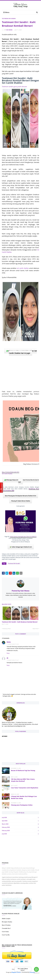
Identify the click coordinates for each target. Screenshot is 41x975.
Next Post (35, 628)
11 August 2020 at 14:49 (13, 644)
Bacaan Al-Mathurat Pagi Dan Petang (23, 770)
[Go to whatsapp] (36, 969)
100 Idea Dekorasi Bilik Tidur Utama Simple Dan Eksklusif (23, 780)
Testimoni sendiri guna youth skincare (14, 86)
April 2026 (20, 821)
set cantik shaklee (23, 268)
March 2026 (20, 824)
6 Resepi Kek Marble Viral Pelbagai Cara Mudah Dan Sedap (24, 797)
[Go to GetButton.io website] (36, 973)
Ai (7, 658)
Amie (9, 642)
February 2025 (20, 830)
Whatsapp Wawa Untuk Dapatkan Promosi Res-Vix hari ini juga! (22, 481)
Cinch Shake (5, 931)
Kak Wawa (9, 30)
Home (13, 969)
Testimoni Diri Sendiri (9, 18)
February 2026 (20, 827)
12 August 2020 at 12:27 (13, 660)
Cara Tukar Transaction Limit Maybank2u (24, 788)
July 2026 (20, 817)
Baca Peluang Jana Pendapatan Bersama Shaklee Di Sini (20, 496)
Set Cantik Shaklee (7, 474)
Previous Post (7, 628)
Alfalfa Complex (6, 918)
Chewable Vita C (6, 928)
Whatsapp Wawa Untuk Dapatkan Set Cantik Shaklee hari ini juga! (22, 352)
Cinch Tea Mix (6, 935)
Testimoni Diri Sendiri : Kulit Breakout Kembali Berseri (19, 622)
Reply (8, 653)
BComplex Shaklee (7, 922)
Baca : (10, 472)
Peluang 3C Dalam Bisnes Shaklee (20, 501)
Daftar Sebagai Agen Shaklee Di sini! (22, 547)
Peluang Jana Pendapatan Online (21, 805)
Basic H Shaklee (6, 925)
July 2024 (20, 834)
